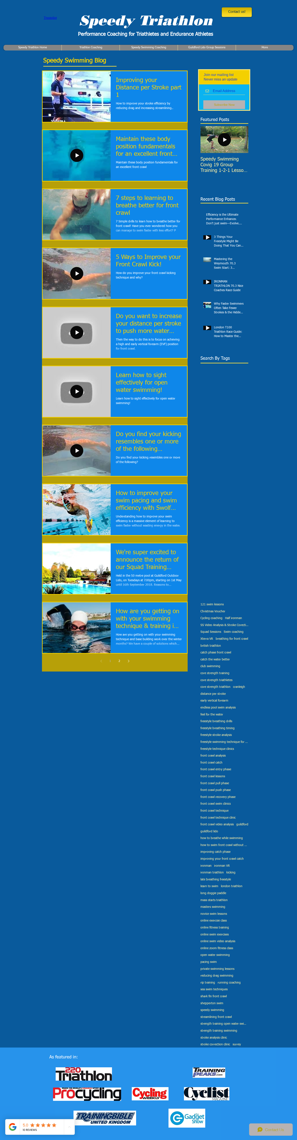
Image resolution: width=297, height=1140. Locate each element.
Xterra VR (206, 638)
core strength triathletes (216, 680)
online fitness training (214, 927)
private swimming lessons (217, 968)
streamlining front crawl (216, 1017)
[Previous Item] (207, 139)
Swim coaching (234, 631)
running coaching (229, 982)
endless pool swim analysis (218, 707)
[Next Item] (241, 139)
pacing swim (208, 962)
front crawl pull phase (214, 783)
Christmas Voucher (212, 611)
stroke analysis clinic (213, 1037)
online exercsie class (213, 920)
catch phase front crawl (215, 652)
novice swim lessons (213, 913)
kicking (230, 872)
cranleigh (239, 686)
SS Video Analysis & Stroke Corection (224, 625)
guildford (242, 824)
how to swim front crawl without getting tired (224, 845)
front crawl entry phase (215, 769)
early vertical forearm (214, 700)
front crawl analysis (213, 755)
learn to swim (209, 886)
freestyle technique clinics (217, 748)
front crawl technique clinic (218, 817)
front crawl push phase (215, 790)
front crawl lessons (212, 776)
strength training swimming (218, 1030)
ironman (206, 865)
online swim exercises (214, 934)
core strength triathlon (215, 686)
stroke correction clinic (215, 1044)
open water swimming (215, 955)
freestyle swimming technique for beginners (224, 742)
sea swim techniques (214, 989)
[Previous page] (101, 661)
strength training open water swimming (224, 1023)
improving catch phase (215, 851)
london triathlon (231, 886)
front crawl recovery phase (217, 797)
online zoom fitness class (216, 948)
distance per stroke (213, 693)
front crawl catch (211, 762)
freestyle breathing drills (216, 721)
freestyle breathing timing (217, 728)
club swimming (210, 666)
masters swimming (212, 906)
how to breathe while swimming (221, 838)
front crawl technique (214, 810)
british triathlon (210, 645)
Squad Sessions (210, 631)
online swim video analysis (217, 941)
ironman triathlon (212, 872)
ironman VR (222, 865)
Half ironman (233, 618)
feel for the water (211, 714)
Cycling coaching (211, 618)
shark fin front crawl (213, 996)
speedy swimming (212, 1010)
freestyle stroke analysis (216, 735)
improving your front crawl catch (222, 858)
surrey (237, 1044)
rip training (207, 982)
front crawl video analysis (217, 824)
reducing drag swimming (216, 975)
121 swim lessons (212, 604)
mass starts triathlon (214, 900)
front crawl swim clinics (215, 803)
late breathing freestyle (215, 879)
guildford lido (209, 831)
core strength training (214, 673)
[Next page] (128, 661)
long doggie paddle (213, 893)
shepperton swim (211, 1003)
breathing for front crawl (232, 638)
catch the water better (215, 659)
